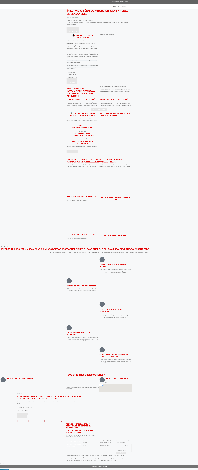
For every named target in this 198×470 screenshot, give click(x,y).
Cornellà (26, 421)
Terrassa (55, 421)
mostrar (6, 463)
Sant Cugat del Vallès (49, 421)
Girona (119, 6)
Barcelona (114, 6)
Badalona (3, 421)
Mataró (76, 421)
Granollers (36, 421)
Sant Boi (31, 421)
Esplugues (61, 421)
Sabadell (41, 421)
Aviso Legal (126, 1)
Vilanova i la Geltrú (83, 421)
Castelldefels (21, 421)
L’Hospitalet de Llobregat (69, 421)
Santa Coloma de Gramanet (12, 421)
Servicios (124, 6)
